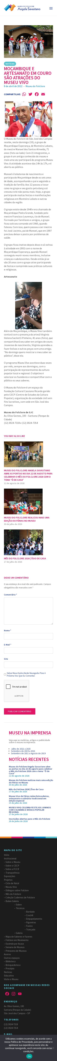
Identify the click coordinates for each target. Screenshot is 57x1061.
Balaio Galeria (12, 901)
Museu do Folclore (35, 86)
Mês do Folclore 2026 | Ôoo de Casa (26, 789)
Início (6, 854)
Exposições (9, 876)
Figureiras (31, 922)
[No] (53, 1047)
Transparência (12, 872)
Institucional (10, 858)
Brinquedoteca (13, 964)
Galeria (19, 932)
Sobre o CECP (12, 865)
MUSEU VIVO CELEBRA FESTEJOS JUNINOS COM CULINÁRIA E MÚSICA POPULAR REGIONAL (30, 809)
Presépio (10, 968)
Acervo (7, 954)
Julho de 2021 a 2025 (21, 748)
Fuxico (29, 925)
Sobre (19, 904)
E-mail (7, 644)
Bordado (30, 911)
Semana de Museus (15, 947)
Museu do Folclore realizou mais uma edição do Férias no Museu (31, 781)
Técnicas (20, 908)
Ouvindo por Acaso (15, 943)
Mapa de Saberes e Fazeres (19, 936)
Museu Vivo (11, 886)
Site (6, 659)
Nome (7, 630)
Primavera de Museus (16, 950)
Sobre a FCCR (12, 869)
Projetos (8, 879)
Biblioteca (11, 961)
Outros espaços (12, 957)
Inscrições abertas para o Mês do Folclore (29, 818)
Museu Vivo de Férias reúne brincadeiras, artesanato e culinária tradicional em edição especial (29, 798)
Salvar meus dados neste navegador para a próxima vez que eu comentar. (26, 674)
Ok (29, 1056)
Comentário (10, 594)
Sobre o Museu (13, 861)
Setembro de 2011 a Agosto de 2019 (28, 753)
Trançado (30, 929)
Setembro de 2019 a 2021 (23, 751)
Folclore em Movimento (17, 940)
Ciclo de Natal (12, 883)
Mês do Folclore (13, 894)
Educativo (9, 975)
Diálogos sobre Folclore (17, 890)
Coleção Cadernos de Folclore (20, 897)
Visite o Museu (11, 979)
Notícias (10, 63)
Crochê (29, 915)
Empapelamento (34, 918)
